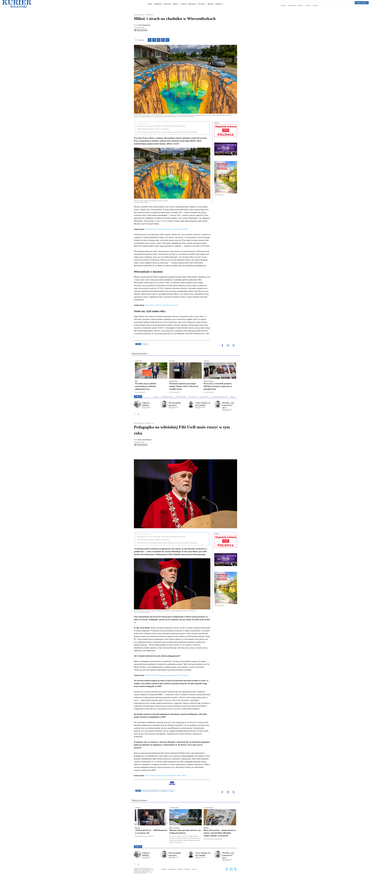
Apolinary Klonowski (200, 407)
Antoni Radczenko (144, 25)
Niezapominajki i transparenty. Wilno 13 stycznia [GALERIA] (166, 229)
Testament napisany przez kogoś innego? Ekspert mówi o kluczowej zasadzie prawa (183, 386)
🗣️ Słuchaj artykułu (141, 30)
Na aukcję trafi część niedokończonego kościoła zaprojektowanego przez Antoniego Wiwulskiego (167, 132)
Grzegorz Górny (204, 396)
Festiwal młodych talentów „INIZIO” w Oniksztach (153, 129)
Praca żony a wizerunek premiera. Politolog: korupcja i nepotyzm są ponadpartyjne (218, 386)
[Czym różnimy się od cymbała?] (190, 404)
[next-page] (138, 414)
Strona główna (139, 15)
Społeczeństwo (173, 381)
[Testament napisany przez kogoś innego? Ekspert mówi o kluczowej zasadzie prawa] (185, 370)
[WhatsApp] (158, 40)
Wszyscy (156, 396)
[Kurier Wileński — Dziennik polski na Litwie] (16, 4)
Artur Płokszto (193, 396)
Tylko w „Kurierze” (209, 381)
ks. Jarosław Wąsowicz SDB (219, 396)
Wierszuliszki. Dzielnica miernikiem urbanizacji (161, 305)
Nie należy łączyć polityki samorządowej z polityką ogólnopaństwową (145, 386)
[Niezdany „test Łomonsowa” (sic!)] (217, 404)
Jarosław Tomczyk (146, 407)
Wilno (136, 381)
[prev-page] (135, 414)
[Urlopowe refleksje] (137, 404)
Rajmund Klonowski (173, 407)
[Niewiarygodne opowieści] (164, 404)
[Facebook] (150, 40)
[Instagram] (228, 346)
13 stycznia (145, 344)
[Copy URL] (167, 40)
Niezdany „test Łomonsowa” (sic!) (228, 405)
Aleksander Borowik (167, 396)
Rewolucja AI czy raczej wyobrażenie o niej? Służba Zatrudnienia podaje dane (161, 126)
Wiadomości (149, 15)
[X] (154, 40)
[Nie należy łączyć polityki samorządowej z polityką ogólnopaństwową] (151, 370)
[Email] (163, 40)
